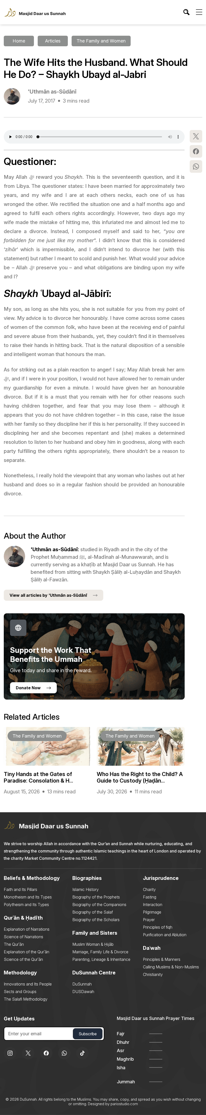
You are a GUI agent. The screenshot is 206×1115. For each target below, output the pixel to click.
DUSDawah (83, 991)
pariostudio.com (124, 1103)
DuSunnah (82, 984)
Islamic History (85, 889)
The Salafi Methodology (25, 999)
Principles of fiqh (157, 927)
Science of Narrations (23, 936)
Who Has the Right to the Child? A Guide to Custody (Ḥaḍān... (140, 777)
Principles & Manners (161, 959)
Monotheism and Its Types (28, 896)
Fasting (149, 896)
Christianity (153, 974)
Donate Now (28, 687)
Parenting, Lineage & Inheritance (101, 959)
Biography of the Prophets (96, 896)
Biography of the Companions (99, 904)
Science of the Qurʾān (23, 959)
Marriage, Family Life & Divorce (100, 951)
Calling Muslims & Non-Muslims (171, 966)
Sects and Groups (20, 991)
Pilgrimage (152, 912)
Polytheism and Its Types (26, 904)
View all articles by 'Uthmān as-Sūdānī (48, 595)
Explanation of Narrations (26, 929)
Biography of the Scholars (96, 919)
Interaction (152, 904)
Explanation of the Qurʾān (26, 951)
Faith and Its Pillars (20, 889)
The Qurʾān (14, 944)
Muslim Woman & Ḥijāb (93, 944)
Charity (149, 889)
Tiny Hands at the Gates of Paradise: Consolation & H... (38, 777)
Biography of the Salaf (92, 912)
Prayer (149, 919)
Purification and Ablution (164, 934)
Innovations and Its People (28, 984)
